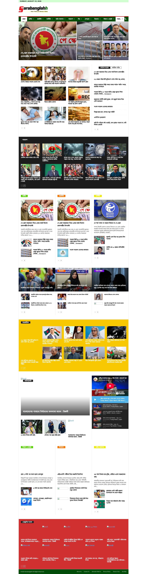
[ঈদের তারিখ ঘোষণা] (55, 93)
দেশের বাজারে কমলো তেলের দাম (30, 82)
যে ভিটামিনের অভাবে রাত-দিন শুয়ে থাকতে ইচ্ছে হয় (54, 123)
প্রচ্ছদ (24, 19)
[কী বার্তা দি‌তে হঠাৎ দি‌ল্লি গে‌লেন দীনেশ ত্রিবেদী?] (52, 353)
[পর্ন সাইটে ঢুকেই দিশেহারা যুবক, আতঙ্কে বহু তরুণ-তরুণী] (79, 93)
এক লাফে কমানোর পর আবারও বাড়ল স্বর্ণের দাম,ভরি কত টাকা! (79, 123)
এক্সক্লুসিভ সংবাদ (27, 522)
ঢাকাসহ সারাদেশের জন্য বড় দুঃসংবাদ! (93, 158)
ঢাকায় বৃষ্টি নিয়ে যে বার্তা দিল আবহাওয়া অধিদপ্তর (115, 158)
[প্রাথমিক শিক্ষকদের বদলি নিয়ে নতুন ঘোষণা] (62, 491)
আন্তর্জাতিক (25, 322)
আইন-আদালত (100, 447)
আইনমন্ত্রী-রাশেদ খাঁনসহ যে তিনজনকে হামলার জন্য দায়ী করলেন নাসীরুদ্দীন (55, 83)
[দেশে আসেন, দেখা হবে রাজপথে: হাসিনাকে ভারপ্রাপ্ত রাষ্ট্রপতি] (52, 170)
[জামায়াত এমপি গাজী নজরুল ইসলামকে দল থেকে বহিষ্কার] (99, 494)
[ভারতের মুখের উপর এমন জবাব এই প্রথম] (73, 332)
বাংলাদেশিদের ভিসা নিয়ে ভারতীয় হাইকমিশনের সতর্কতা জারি (116, 361)
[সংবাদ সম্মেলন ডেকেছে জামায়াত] (62, 253)
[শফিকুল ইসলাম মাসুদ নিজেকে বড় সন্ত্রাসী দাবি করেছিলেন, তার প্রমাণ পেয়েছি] (30, 170)
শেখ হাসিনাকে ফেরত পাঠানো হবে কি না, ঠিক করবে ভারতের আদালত (94, 342)
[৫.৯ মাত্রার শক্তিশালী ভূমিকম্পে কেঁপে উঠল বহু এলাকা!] (89, 31)
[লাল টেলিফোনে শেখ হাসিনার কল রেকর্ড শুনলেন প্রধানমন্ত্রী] (95, 170)
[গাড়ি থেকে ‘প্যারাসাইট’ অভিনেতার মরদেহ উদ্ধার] (116, 532)
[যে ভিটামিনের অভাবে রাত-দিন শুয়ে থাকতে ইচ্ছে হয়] (55, 114)
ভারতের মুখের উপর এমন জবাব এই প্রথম (73, 341)
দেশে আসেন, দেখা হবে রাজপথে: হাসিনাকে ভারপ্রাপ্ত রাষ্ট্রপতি (51, 179)
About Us (79, 571)
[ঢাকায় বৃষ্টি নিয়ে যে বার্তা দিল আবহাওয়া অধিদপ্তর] (116, 150)
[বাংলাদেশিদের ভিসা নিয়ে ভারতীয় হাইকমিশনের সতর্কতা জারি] (116, 353)
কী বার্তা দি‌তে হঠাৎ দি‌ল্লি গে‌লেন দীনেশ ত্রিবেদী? (51, 361)
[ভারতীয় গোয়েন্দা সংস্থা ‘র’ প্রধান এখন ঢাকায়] (73, 353)
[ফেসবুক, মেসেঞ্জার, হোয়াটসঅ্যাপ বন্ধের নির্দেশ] (26, 502)
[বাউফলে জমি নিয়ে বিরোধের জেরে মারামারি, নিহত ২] (52, 550)
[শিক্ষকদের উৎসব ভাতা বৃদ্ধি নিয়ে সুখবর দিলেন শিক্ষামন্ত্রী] (62, 502)
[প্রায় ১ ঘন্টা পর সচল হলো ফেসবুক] (37, 461)
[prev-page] (22, 128)
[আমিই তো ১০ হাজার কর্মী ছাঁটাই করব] (99, 250)
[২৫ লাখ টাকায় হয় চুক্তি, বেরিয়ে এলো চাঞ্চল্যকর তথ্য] (110, 461)
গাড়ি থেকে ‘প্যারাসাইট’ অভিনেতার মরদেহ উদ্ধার (116, 540)
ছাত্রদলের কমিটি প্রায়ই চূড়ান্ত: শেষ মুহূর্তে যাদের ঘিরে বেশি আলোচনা (109, 100)
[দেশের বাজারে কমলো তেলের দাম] (31, 73)
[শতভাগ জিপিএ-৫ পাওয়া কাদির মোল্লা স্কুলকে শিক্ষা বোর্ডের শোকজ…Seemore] (89, 50)
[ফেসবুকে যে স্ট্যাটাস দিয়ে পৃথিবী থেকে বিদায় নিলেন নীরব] (116, 170)
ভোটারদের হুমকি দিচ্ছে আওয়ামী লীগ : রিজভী (73, 559)
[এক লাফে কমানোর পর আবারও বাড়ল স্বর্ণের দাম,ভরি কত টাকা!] (79, 114)
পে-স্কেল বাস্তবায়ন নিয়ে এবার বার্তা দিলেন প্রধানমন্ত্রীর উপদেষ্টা (109, 73)
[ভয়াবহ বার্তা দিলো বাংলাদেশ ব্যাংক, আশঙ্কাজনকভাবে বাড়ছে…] (30, 532)
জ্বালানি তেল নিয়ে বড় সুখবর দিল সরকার (115, 238)
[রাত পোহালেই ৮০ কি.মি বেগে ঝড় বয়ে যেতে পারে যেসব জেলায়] (31, 93)
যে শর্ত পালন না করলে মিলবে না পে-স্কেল (107, 223)
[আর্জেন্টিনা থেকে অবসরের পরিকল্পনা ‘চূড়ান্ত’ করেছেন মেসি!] (37, 279)
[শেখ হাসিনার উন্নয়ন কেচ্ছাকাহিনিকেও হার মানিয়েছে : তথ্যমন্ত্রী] (116, 550)
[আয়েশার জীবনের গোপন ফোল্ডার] (98, 297)
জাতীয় (30, 19)
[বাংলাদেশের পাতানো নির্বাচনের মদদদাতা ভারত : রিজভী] (55, 396)
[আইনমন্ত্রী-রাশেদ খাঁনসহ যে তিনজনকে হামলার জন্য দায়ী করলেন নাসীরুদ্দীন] (55, 73)
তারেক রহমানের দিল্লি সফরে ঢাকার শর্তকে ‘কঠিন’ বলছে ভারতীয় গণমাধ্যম (110, 86)
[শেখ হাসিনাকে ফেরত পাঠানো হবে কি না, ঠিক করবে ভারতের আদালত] (95, 332)
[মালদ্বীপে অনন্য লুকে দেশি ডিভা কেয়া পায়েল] (62, 305)
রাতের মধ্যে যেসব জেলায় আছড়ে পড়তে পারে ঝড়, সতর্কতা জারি (73, 158)
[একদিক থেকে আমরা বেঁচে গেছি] (30, 150)
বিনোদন (96, 19)
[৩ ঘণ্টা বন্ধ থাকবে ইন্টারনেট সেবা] (26, 491)
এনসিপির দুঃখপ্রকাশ (99, 117)
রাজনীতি (39, 19)
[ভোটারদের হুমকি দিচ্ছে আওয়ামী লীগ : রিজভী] (73, 550)
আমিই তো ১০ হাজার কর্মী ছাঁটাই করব (115, 248)
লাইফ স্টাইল (99, 271)
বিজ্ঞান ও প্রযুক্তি (108, 19)
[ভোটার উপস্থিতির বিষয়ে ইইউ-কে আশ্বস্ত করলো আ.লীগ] (73, 532)
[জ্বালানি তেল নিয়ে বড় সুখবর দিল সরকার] (99, 240)
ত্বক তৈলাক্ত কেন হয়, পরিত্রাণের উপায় (94, 559)
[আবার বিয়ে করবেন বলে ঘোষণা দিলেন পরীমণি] (62, 297)
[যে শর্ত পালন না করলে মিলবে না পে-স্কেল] (110, 210)
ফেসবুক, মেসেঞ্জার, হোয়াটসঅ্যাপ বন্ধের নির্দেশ (42, 499)
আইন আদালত (59, 19)
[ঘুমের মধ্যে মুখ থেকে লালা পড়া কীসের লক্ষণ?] (31, 114)
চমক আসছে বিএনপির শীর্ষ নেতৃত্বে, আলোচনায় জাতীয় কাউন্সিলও (50, 159)
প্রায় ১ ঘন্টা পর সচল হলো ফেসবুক (32, 474)
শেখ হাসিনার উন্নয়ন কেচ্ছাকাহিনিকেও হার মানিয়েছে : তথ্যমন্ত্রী (116, 560)
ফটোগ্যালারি (28, 381)
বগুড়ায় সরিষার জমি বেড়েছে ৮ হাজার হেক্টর (29, 559)
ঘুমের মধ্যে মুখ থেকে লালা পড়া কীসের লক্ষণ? (29, 123)
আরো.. (119, 19)
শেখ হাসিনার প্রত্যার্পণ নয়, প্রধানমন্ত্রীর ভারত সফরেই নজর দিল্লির (29, 362)
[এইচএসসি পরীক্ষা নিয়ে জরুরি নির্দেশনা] (73, 461)
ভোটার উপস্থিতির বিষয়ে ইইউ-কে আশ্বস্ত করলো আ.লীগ (73, 540)
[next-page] (24, 128)
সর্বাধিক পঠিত (116, 68)
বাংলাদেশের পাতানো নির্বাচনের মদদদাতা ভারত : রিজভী (45, 411)
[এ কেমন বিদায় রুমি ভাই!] (31, 427)
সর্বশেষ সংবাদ (104, 68)
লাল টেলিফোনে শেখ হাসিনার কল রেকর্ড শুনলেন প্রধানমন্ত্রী (94, 179)
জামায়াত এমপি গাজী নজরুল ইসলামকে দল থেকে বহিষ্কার (114, 492)
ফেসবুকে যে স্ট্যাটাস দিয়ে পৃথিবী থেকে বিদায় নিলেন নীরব (116, 179)
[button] (125, 19)
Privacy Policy (107, 571)
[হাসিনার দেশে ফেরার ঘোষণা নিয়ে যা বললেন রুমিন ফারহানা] (73, 170)
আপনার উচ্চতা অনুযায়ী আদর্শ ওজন (78, 82)
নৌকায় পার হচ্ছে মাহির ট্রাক (52, 435)
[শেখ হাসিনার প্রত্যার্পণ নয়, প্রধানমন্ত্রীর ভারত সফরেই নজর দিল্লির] (30, 353)
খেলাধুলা (87, 19)
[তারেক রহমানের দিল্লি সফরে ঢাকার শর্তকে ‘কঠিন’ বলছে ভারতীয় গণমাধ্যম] (115, 31)
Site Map (124, 571)
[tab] (104, 68)
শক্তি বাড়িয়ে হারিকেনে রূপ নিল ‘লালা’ (116, 341)
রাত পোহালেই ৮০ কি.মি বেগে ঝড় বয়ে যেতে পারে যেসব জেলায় (30, 103)
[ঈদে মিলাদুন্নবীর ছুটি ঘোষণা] (95, 353)
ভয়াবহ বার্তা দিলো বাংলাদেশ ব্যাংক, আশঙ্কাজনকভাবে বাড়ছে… (30, 540)
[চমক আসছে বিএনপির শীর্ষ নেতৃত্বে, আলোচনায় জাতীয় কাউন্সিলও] (52, 150)
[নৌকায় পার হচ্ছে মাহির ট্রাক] (55, 427)
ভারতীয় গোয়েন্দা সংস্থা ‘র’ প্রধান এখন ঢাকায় (73, 361)
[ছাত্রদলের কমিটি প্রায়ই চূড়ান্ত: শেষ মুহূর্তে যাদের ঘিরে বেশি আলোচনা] (115, 50)
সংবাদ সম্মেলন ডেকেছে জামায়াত (103, 107)
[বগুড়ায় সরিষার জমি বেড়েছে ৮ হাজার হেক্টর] (30, 550)
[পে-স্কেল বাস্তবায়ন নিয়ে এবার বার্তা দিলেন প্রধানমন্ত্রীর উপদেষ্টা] (47, 40)
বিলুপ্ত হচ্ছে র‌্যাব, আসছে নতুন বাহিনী (104, 112)
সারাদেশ (70, 19)
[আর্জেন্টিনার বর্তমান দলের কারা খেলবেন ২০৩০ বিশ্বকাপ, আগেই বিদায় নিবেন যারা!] (25, 305)
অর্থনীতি (48, 19)
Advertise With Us (96, 571)
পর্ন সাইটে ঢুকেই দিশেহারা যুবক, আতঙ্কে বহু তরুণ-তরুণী (77, 103)
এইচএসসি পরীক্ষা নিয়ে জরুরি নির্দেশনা (70, 474)
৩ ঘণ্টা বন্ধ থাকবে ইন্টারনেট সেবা (42, 488)
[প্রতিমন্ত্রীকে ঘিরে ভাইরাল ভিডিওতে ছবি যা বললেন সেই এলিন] (73, 279)
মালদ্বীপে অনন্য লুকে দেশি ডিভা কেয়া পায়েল (77, 303)
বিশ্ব (79, 19)
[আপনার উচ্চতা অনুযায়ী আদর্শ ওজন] (79, 73)
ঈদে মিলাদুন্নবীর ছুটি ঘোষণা (93, 360)
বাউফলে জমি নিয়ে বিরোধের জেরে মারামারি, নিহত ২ (50, 559)
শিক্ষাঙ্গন (61, 447)
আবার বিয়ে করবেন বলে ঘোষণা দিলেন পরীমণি (78, 294)
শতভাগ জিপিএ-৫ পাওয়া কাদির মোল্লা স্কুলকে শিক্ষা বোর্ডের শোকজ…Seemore (108, 93)
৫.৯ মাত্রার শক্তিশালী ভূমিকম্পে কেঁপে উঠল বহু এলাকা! (109, 79)
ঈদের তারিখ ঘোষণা (50, 102)
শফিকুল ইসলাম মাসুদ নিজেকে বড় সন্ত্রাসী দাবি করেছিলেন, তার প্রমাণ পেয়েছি (30, 179)
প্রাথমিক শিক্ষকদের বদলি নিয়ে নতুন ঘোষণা (78, 489)
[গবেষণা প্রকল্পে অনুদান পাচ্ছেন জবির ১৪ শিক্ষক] (95, 532)
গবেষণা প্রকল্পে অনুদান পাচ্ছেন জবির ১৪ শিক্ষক (94, 540)
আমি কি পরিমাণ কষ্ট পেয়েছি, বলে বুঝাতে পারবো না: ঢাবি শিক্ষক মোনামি (110, 124)
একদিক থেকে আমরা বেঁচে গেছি (30, 157)
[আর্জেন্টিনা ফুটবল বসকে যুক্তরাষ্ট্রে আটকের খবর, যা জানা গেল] (25, 297)
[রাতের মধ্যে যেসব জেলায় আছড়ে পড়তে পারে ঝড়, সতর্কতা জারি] (73, 150)
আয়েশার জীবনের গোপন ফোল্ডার (111, 294)
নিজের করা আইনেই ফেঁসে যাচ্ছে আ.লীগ (115, 502)
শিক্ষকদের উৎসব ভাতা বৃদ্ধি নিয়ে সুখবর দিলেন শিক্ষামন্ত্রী (79, 499)
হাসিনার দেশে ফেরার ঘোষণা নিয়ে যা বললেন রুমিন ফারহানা (73, 179)
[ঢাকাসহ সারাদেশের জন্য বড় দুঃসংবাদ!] (95, 150)
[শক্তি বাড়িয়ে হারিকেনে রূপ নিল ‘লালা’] (116, 332)
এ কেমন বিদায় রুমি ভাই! (28, 435)
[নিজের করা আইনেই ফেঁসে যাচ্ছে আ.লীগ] (99, 504)
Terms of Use (116, 571)
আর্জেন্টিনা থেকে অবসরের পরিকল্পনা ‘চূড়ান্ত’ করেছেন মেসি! (37, 288)
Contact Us (86, 571)
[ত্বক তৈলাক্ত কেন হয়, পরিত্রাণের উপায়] (95, 550)
